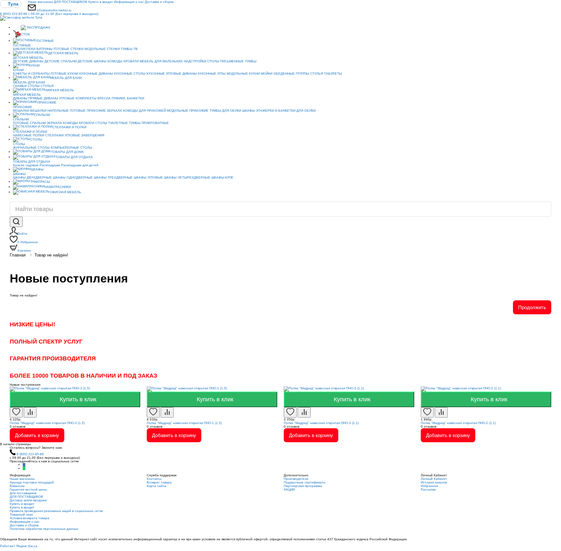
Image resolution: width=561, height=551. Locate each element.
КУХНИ (34, 65)
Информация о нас (129, 2)
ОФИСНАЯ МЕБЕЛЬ (65, 192)
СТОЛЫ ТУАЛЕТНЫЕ (111, 123)
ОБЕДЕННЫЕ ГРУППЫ (291, 73)
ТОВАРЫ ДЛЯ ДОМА (67, 152)
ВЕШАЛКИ (21, 110)
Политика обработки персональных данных (44, 529)
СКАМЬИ (20, 86)
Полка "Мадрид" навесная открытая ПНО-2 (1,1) (458, 423)
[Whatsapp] (24, 468)
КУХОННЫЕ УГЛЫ (212, 73)
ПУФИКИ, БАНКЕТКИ (128, 98)
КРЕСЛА (104, 98)
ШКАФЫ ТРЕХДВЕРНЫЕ (113, 177)
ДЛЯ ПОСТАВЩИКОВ (70, 2)
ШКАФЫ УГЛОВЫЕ (148, 177)
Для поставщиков (23, 493)
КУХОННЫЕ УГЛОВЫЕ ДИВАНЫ (171, 73)
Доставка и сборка (159, 2)
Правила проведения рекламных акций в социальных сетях (56, 511)
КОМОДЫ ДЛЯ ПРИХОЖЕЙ (144, 110)
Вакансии (17, 486)
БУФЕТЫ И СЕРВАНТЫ (31, 73)
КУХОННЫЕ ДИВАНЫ (96, 73)
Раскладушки (50, 165)
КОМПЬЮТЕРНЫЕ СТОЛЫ (71, 147)
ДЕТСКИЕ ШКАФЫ (92, 61)
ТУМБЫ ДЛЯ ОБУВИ (225, 110)
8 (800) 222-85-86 (49, 14)
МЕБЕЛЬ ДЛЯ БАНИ (66, 78)
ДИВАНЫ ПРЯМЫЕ (28, 98)
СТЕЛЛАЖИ (54, 135)
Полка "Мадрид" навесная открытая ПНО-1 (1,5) (184, 423)
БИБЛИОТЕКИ (24, 49)
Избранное (28, 242)
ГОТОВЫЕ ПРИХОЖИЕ (88, 110)
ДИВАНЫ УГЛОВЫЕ (59, 98)
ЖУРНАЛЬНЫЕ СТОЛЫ (31, 147)
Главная (18, 255)
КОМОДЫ (114, 61)
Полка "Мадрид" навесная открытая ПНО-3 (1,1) (321, 423)
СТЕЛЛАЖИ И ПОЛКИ (69, 127)
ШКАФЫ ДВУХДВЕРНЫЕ (32, 177)
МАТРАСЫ (42, 181)
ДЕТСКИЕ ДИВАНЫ (28, 61)
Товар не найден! (51, 255)
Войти (22, 233)
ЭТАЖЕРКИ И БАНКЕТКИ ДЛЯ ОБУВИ (286, 110)
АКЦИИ (289, 489)
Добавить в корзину (37, 435)
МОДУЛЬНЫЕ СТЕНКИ (102, 49)
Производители (296, 479)
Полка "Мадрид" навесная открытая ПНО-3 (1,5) (47, 423)
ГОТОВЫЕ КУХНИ (64, 73)
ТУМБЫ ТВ (129, 49)
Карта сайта (156, 486)
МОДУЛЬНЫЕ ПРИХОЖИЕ (187, 110)
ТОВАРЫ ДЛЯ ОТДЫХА (74, 157)
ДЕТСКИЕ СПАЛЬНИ (60, 61)
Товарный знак (21, 514)
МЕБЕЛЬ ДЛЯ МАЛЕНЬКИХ (161, 61)
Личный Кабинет (434, 479)
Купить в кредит (100, 2)
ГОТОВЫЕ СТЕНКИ (68, 49)
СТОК (25, 34)
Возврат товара (159, 482)
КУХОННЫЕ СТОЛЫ (129, 73)
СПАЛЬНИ (42, 115)
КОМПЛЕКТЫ (86, 98)
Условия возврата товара (29, 518)
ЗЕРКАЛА (114, 110)
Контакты (154, 479)
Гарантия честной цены (28, 489)
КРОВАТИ (131, 61)
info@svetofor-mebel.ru (54, 10)
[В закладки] (16, 412)
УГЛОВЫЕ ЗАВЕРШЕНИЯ (84, 135)
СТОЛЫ (34, 86)
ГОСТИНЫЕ (45, 41)
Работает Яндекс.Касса (18, 546)
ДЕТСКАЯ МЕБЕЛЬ (63, 53)
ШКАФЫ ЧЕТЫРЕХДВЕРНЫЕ (187, 177)
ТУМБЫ (250, 61)
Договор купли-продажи (28, 500)
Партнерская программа (303, 486)
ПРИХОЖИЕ (46, 102)
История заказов (434, 482)
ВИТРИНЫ (44, 49)
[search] (16, 222)
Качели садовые (26, 165)
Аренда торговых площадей (32, 482)
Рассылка (428, 489)
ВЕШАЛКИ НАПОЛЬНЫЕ (49, 110)
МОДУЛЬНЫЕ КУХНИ (243, 73)
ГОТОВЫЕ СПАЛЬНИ (29, 123)
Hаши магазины (40, 2)
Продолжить (532, 307)
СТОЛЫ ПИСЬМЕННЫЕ (225, 61)
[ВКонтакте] (24, 465)
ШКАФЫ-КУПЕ (222, 177)
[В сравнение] (30, 412)
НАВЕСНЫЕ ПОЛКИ (28, 135)
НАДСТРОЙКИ (195, 61)
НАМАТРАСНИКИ (57, 187)
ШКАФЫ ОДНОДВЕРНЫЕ (73, 177)
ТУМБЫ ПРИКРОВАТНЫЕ (149, 123)
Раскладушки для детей (79, 165)
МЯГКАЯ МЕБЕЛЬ (60, 90)
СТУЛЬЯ (316, 73)
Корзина (24, 250)
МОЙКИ (266, 73)
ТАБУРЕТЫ (333, 73)
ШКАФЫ (248, 110)
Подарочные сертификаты (304, 482)
